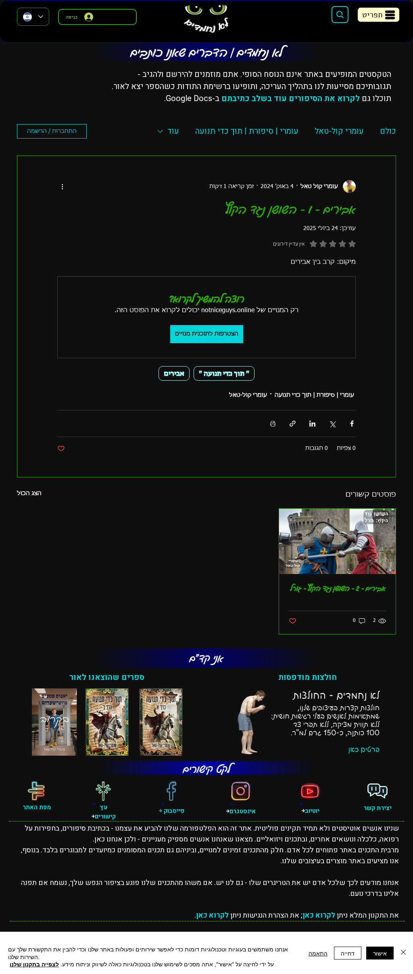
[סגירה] (403, 953)
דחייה (348, 953)
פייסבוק (173, 810)
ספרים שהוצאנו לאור (106, 677)
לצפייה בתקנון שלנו (34, 964)
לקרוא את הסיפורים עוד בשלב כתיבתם (290, 98)
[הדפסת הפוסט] (273, 423)
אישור (380, 953)
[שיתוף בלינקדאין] (312, 423)
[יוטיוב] (310, 791)
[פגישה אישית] (377, 791)
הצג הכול (29, 493)
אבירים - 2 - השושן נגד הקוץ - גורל (338, 588)
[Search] (340, 14)
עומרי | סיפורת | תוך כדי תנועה (246, 131)
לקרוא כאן (318, 915)
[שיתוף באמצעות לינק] (292, 423)
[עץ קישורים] (103, 791)
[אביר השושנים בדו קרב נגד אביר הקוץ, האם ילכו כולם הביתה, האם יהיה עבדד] (337, 541)
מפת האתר (37, 807)
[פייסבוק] (171, 791)
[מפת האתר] (36, 791)
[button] (378, 15)
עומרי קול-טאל (339, 131)
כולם (388, 131)
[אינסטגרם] (241, 791)
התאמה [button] (318, 953)
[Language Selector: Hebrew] (33, 17)
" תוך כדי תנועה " (224, 373)
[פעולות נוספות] (62, 186)
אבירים (174, 373)
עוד (173, 131)
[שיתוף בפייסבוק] (352, 423)
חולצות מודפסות (307, 677)
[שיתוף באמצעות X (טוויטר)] (332, 423)
